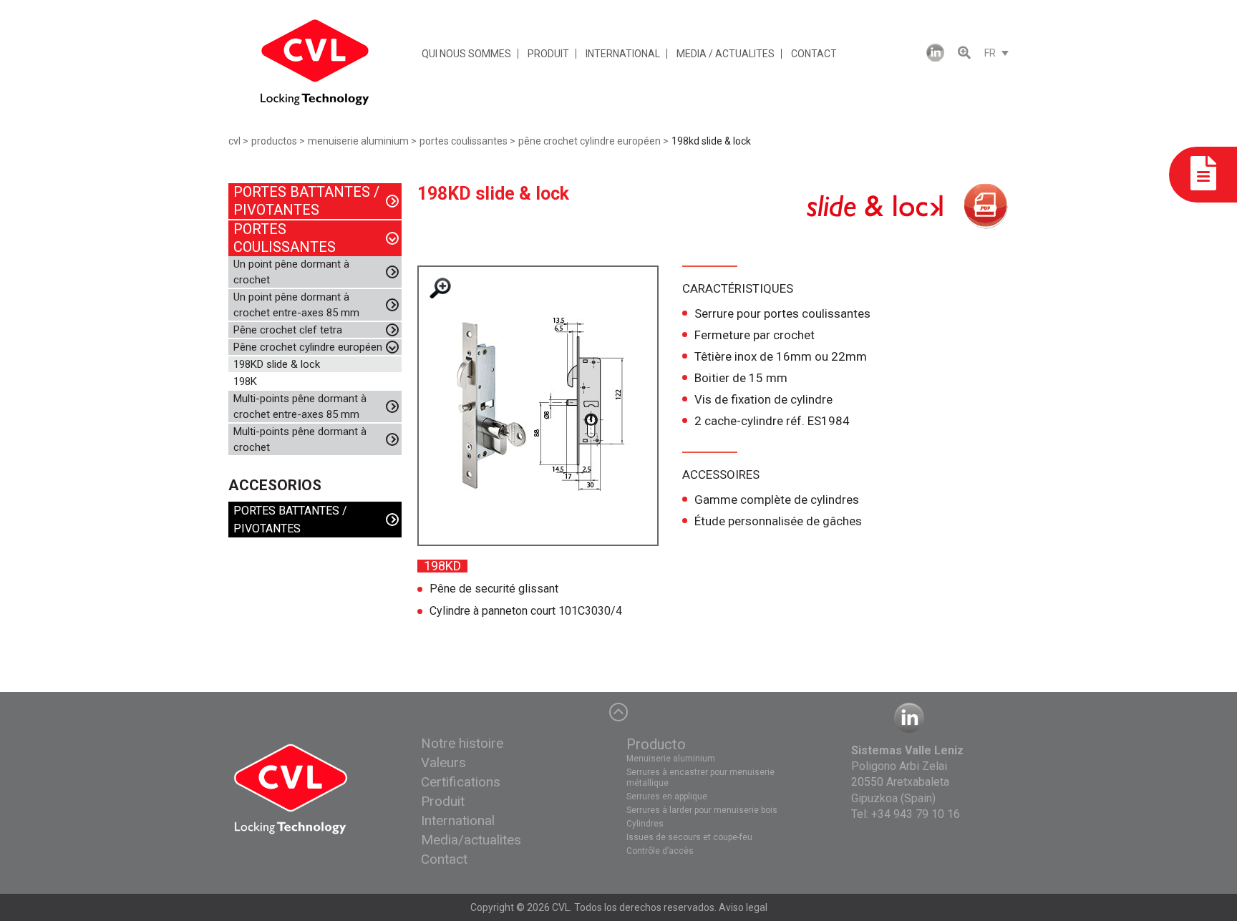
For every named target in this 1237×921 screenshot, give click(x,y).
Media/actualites (471, 840)
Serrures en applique (666, 796)
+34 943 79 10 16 (915, 814)
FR (990, 53)
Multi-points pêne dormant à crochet (300, 439)
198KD (442, 566)
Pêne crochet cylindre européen (307, 347)
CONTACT (814, 53)
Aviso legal (743, 907)
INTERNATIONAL (623, 53)
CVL (561, 907)
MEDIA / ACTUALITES (725, 53)
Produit (443, 801)
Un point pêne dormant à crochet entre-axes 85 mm (296, 305)
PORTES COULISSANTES (284, 237)
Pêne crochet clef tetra (287, 329)
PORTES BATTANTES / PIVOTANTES (306, 200)
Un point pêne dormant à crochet (291, 272)
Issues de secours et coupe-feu (689, 837)
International (458, 820)
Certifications (460, 782)
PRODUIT (548, 53)
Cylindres (645, 824)
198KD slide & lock (276, 364)
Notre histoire (462, 743)
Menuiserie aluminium (670, 759)
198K (245, 381)
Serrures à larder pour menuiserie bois (701, 810)
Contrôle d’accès (660, 851)
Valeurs (443, 762)
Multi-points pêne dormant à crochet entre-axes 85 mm (300, 406)
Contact (444, 859)
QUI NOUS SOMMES (466, 53)
